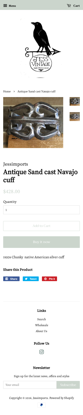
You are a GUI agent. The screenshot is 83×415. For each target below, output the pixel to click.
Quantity (10, 201)
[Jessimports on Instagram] (41, 353)
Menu (12, 6)
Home (7, 91)
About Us (41, 331)
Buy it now (41, 242)
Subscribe (68, 385)
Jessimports (40, 398)
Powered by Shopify (61, 398)
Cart (76, 5)
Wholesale (41, 325)
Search (41, 319)
